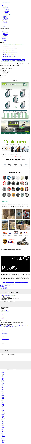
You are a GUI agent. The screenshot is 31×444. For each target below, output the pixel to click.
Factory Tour (4, 6)
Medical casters (5, 17)
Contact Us (3, 23)
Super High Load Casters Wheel (9, 325)
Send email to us (2, 73)
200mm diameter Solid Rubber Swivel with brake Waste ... (10, 54)
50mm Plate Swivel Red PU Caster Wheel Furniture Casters (10, 50)
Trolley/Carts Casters (5, 33)
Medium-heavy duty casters (8, 14)
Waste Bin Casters (7, 11)
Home (2, 5)
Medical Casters (7, 10)
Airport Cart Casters (5, 19)
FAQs (2, 314)
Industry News (5, 22)
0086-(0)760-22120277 (4, 333)
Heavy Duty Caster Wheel (3, 287)
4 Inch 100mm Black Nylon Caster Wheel (5, 284)
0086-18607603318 (4, 310)
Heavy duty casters (5, 15)
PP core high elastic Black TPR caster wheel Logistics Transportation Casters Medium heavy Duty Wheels (15, 282)
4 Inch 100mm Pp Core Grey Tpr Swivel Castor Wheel (20, 325)
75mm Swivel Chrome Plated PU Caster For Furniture (9, 48)
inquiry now (1, 323)
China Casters (2, 286)
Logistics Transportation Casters (4, 288)
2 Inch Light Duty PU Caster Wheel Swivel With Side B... (10, 52)
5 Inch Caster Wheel (2, 325)
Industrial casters (5, 16)
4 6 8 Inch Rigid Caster (13, 326)
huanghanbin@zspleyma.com (5, 2)
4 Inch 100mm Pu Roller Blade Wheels (5, 285)
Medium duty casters (5, 18)
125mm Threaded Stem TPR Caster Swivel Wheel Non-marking (11, 56)
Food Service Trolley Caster (7, 326)
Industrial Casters (7, 13)
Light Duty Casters (5, 36)
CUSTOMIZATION (5, 7)
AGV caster (6, 12)
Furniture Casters (7, 9)
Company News (5, 21)
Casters (3, 31)
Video (2, 20)
